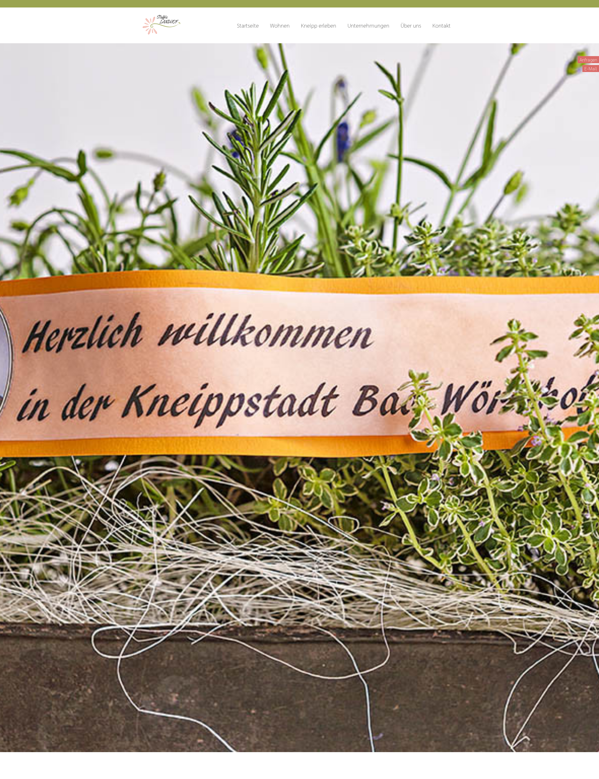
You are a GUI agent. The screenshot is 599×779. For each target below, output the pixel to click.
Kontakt (441, 25)
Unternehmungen (368, 25)
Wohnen (280, 25)
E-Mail (590, 68)
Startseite (248, 25)
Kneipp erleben (318, 25)
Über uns (411, 25)
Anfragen (588, 60)
